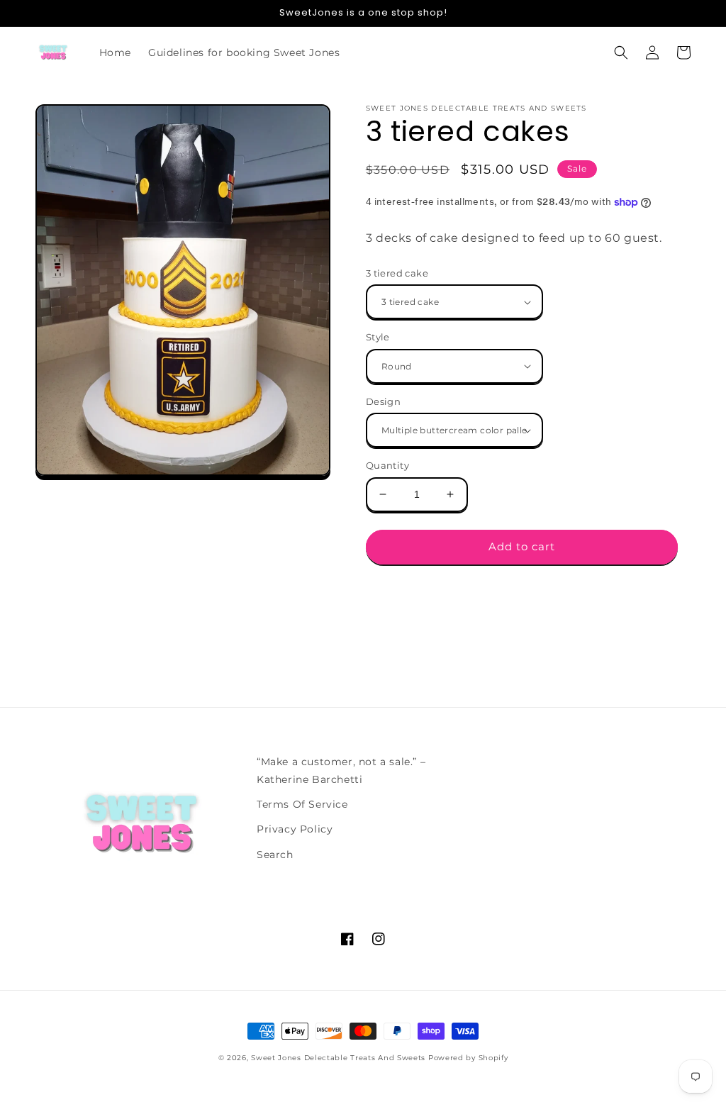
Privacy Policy (295, 829)
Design (383, 401)
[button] (621, 52)
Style (378, 337)
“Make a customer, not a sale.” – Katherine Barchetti (341, 770)
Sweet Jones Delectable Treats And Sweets (338, 1057)
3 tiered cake (397, 273)
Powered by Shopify (468, 1057)
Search (275, 854)
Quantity (387, 465)
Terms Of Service (302, 804)
